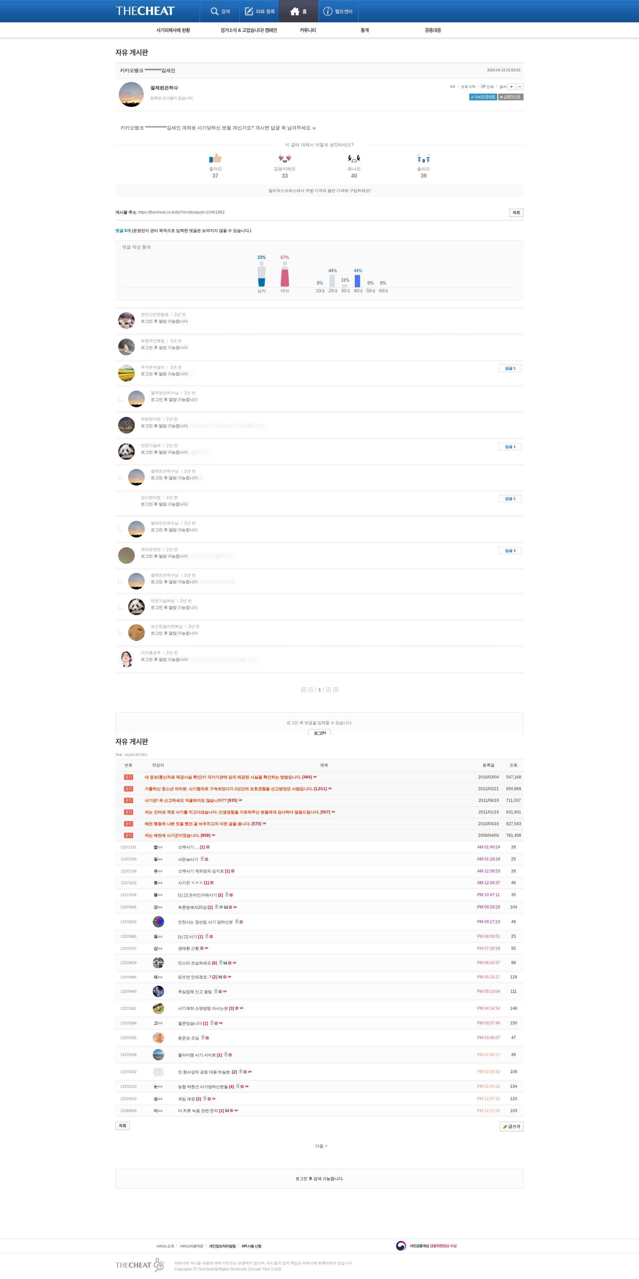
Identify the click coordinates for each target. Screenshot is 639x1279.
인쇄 (490, 87)
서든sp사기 (188, 859)
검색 (219, 11)
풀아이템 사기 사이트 (200, 1055)
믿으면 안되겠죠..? (197, 977)
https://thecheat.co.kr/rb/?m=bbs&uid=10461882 (181, 212)
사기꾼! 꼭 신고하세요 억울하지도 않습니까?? (191, 800)
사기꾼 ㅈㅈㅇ (193, 882)
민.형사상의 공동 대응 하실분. (207, 1072)
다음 (319, 1146)
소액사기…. (191, 847)
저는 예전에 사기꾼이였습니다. (178, 835)
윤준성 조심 (189, 1038)
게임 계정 (189, 1099)
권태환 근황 (189, 948)
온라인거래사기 (206, 895)
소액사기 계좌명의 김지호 (204, 871)
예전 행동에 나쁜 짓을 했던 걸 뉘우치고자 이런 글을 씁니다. (203, 823)
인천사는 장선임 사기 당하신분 (206, 922)
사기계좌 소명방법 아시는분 (206, 1008)
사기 (196, 936)
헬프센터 (338, 11)
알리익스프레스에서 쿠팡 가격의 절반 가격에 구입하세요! (319, 190)
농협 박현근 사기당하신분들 (206, 1086)
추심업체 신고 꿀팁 (195, 991)
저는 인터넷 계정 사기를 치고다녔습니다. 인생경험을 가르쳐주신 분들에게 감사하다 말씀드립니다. (238, 812)
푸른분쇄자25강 (195, 907)
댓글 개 (123, 230)
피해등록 (259, 11)
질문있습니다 (193, 1023)
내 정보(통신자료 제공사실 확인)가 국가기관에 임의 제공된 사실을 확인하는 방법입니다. (229, 777)
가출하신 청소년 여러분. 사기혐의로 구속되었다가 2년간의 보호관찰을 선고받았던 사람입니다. (236, 788)
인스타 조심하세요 (197, 963)
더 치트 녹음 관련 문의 (201, 1110)
